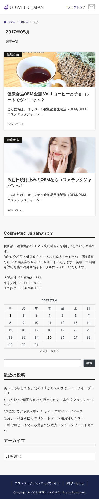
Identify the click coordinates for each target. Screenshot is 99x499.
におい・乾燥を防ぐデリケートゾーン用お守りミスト (44, 418)
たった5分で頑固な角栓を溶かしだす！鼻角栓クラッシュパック (48, 402)
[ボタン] (91, 8)
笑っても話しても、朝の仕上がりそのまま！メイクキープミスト (49, 390)
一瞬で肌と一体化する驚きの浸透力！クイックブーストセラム (49, 427)
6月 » (55, 351)
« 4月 (44, 351)
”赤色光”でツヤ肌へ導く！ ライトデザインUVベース (43, 411)
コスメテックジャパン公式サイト (37, 483)
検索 (89, 363)
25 (49, 337)
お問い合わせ (75, 483)
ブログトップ (76, 7)
